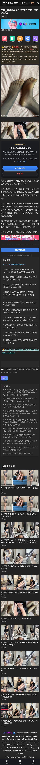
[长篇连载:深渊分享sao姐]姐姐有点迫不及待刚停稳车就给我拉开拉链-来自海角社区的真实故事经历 (20, 422)
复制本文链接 (20, 250)
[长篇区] (12, 39)
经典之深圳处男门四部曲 (22, 453)
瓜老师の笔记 (12, 3)
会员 (31, 49)
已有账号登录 (20, 168)
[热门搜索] (35, 39)
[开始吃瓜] (20, 39)
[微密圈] (27, 39)
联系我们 (25, 757)
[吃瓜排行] (4, 39)
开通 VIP (20, 174)
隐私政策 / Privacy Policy (13, 757)
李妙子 (4, 17)
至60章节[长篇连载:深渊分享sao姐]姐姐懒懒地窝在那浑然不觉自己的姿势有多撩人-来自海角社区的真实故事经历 (20, 392)
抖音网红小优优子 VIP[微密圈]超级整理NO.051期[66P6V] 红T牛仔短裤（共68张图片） (19, 295)
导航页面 (31, 757)
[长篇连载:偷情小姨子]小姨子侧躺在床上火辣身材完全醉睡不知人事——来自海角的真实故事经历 (20, 413)
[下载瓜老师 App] (32, 3)
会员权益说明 (21, 161)
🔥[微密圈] (15, 47)
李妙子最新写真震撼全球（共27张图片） (16, 618)
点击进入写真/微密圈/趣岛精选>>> (14, 264)
